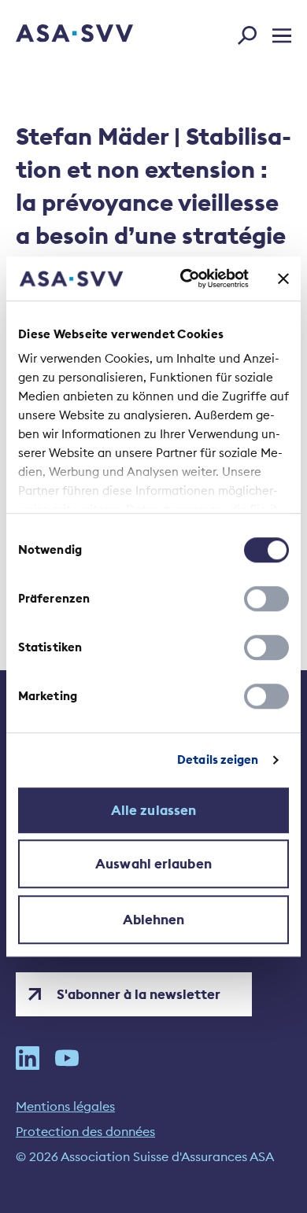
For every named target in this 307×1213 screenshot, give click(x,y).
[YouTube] (67, 1058)
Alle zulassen (153, 810)
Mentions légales (65, 1106)
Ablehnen (154, 919)
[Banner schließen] (283, 278)
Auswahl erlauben (153, 863)
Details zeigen (217, 759)
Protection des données (85, 1131)
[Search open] (252, 32)
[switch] (266, 598)
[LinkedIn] (27, 1058)
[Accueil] (53, 34)
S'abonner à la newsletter (138, 994)
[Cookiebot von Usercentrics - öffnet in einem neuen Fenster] (186, 278)
